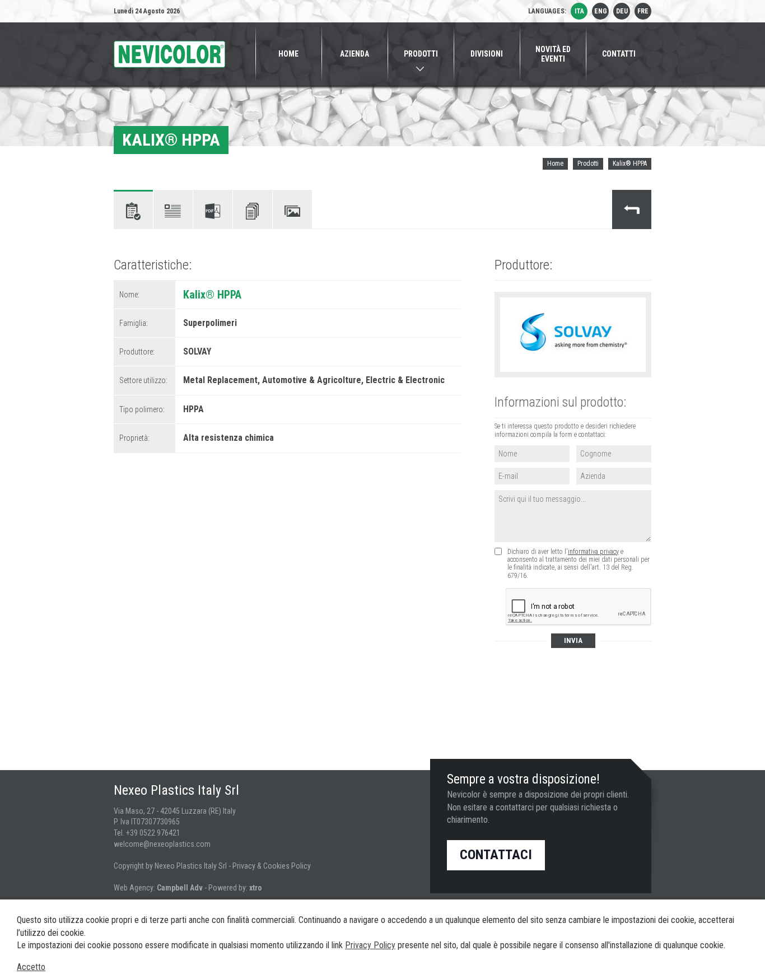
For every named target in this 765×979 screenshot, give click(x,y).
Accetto (31, 967)
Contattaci (496, 855)
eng (600, 11)
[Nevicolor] (169, 54)
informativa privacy (593, 552)
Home (555, 163)
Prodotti (588, 163)
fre (643, 11)
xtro (255, 887)
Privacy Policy (370, 945)
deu (622, 11)
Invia (573, 640)
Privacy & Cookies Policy (271, 865)
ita (579, 11)
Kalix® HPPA (630, 163)
